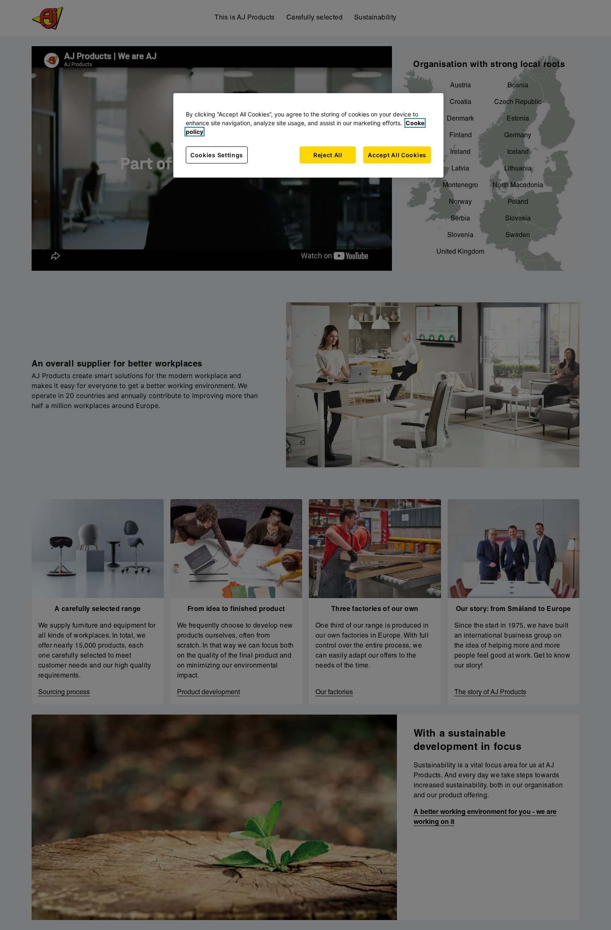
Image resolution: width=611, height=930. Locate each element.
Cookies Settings (216, 154)
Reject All (327, 154)
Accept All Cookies (397, 154)
